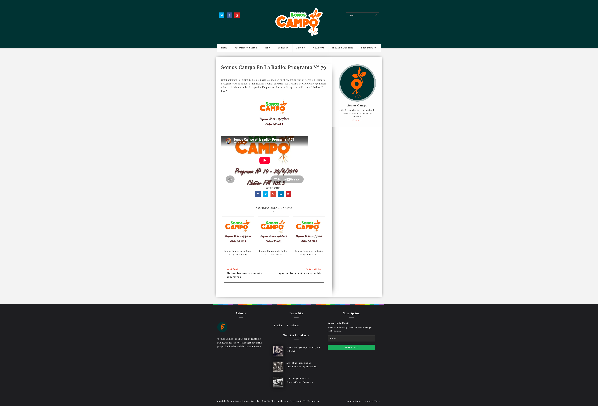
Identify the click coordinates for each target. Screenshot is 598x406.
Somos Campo (357, 105)
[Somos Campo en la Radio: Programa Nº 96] (273, 232)
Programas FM (369, 48)
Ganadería (283, 48)
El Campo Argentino (342, 48)
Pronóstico (293, 325)
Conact (359, 401)
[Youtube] (237, 15)
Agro (267, 48)
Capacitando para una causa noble (299, 273)
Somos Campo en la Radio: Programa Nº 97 (238, 253)
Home (224, 48)
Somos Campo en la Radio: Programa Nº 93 (309, 253)
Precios (278, 325)
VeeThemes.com (311, 401)
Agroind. (300, 48)
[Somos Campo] (222, 326)
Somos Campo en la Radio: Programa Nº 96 (273, 253)
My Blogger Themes (277, 401)
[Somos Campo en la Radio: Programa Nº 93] (309, 232)
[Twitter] (221, 15)
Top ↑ (377, 401)
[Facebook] (229, 15)
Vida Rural (318, 48)
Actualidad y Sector (246, 48)
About (368, 401)
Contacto (357, 120)
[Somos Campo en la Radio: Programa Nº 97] (238, 232)
